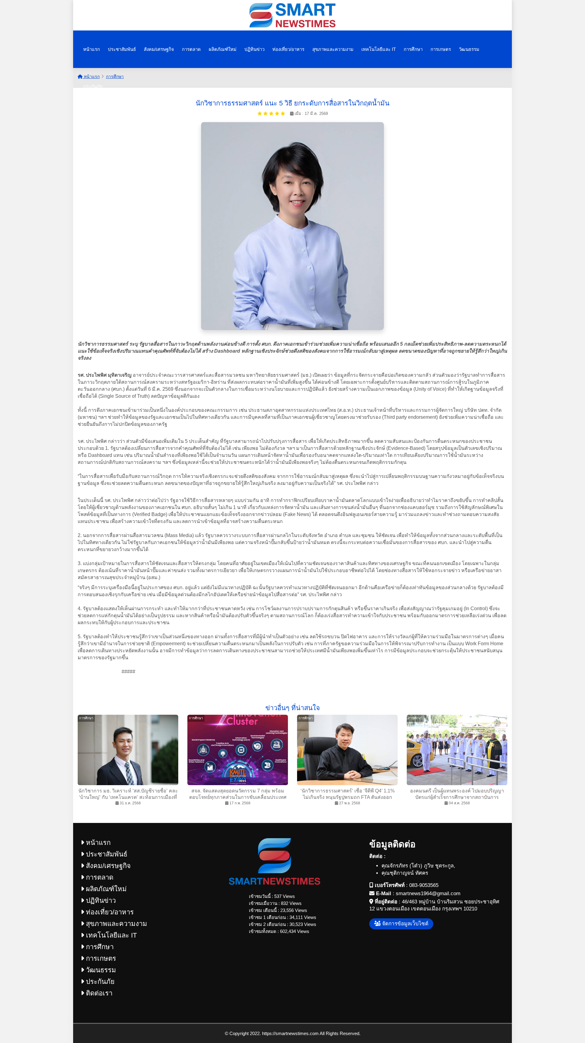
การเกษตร (441, 49)
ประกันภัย (93, 86)
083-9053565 (423, 885)
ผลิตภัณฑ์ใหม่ (222, 49)
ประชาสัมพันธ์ (122, 49)
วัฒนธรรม (469, 49)
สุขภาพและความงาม (332, 49)
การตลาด (191, 49)
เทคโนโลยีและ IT (378, 49)
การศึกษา (413, 49)
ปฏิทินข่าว (254, 49)
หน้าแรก (91, 49)
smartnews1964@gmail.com (428, 893)
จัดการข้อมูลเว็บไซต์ (404, 924)
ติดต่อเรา (98, 993)
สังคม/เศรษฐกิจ (159, 49)
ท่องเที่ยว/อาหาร (288, 49)
